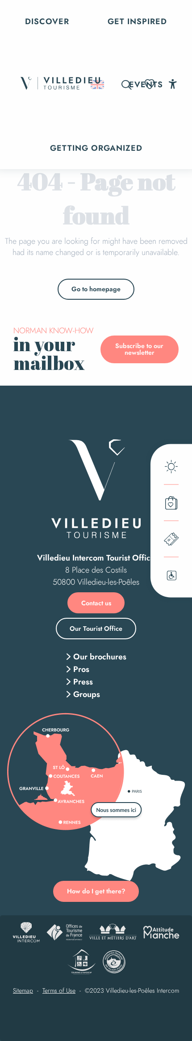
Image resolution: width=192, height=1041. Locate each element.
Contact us (96, 603)
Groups (86, 694)
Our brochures (99, 657)
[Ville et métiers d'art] (113, 932)
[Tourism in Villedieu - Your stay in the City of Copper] (59, 85)
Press (83, 682)
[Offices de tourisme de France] (64, 932)
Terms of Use (58, 991)
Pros (81, 669)
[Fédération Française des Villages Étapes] (114, 961)
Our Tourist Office (96, 628)
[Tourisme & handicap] (81, 961)
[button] (126, 85)
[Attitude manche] (161, 932)
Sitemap (23, 991)
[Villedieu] (96, 488)
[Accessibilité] (173, 84)
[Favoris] (150, 84)
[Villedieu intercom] (26, 932)
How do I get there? (96, 891)
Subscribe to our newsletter (139, 349)
